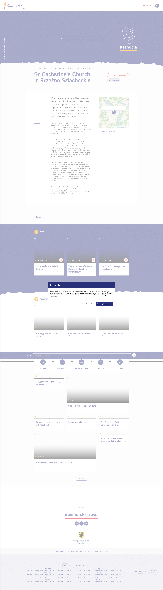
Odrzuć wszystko (87, 304)
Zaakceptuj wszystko (104, 304)
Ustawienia (74, 304)
